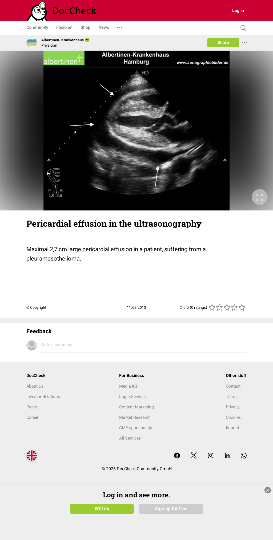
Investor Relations (43, 396)
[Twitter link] (194, 455)
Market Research (135, 417)
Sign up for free (171, 508)
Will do (102, 508)
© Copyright (36, 307)
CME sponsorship (135, 427)
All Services (130, 438)
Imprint (232, 427)
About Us (34, 386)
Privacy (233, 406)
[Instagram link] (211, 455)
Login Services (133, 396)
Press (31, 406)
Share (223, 42)
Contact (233, 386)
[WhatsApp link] (244, 455)
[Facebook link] (177, 455)
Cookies (233, 417)
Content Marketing (136, 406)
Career (32, 417)
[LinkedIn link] (227, 455)
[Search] (242, 28)
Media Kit (128, 386)
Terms (232, 396)
